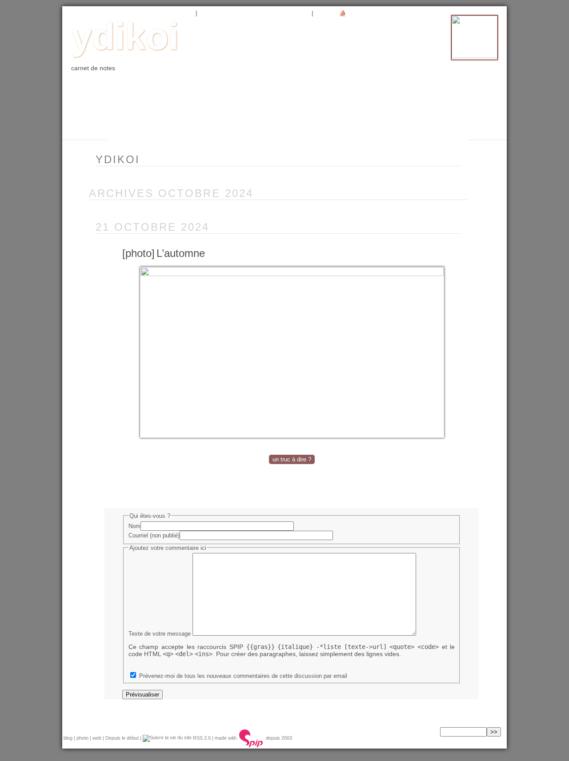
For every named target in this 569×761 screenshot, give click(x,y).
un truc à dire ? (291, 459)
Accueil (85, 13)
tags (256, 13)
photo (151, 13)
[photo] (138, 253)
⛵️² (343, 13)
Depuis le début (122, 738)
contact (290, 13)
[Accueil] (474, 56)
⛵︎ (323, 13)
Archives (220, 13)
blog (119, 13)
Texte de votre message (159, 633)
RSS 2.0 (201, 738)
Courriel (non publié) (154, 535)
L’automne (180, 253)
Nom (134, 526)
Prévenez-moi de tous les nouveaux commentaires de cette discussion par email (243, 676)
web (181, 13)
